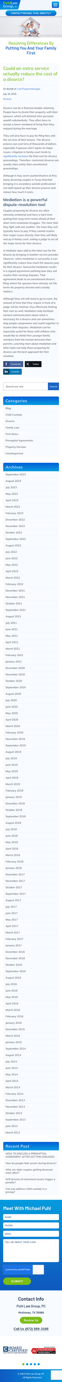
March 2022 (13, 577)
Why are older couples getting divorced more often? (29, 1171)
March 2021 (13, 648)
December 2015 (15, 1029)
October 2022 (14, 532)
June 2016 (12, 990)
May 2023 (12, 493)
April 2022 (12, 571)
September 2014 (16, 1048)
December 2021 (15, 590)
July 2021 (11, 622)
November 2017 (15, 880)
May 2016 (12, 997)
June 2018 (12, 835)
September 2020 (16, 687)
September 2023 (16, 474)
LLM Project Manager (28, 88)
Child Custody (14, 414)
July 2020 (11, 700)
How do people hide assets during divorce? (31, 1163)
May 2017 (12, 919)
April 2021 (12, 642)
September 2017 (16, 893)
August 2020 (13, 693)
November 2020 (15, 674)
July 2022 (11, 551)
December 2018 (15, 803)
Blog (8, 408)
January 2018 (14, 868)
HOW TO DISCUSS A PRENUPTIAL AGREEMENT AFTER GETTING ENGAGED (30, 1155)
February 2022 (14, 584)
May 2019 (12, 771)
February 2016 (14, 1016)
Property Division (16, 446)
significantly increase (15, 156)
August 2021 (13, 616)
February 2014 (14, 1093)
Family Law (12, 427)
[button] (23, 1364)
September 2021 (16, 609)
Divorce (7, 98)
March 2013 (13, 1132)
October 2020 (14, 680)
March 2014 (13, 1087)
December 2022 (15, 519)
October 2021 (14, 603)
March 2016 (13, 1009)
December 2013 (15, 1100)
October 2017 (14, 887)
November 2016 (15, 958)
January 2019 (14, 797)
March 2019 (13, 784)
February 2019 (14, 790)
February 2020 (14, 732)
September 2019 (16, 745)
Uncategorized (14, 453)
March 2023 (13, 506)
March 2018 (13, 855)
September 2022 (16, 538)
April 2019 (12, 777)
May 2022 (12, 564)
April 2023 (12, 500)
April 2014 (12, 1080)
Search (53, 386)
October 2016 (14, 964)
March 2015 (13, 1035)
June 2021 (12, 629)
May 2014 (12, 1074)
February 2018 (14, 861)
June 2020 (12, 706)
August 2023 (13, 480)
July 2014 (11, 1061)
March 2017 (13, 932)
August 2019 (13, 751)
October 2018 (14, 809)
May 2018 (12, 842)
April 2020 (12, 719)
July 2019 (11, 758)
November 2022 (15, 526)
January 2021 (14, 661)
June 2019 (12, 764)
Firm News (12, 434)
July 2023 (11, 487)
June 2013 (12, 1126)
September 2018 (16, 816)
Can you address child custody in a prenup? (26, 1190)
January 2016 (14, 1022)
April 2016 (12, 1003)
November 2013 (15, 1106)
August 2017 (13, 900)
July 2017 (11, 906)
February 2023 (14, 513)
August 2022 (13, 545)
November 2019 (15, 738)
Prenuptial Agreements (19, 440)
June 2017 (12, 913)
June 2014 (12, 1068)
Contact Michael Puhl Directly (31, 13)
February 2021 (14, 655)
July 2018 (11, 829)
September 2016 (16, 971)
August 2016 (13, 977)
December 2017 (15, 874)
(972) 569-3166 (36, 1329)
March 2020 (13, 726)
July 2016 (11, 984)
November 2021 (15, 597)
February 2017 (14, 938)
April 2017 (12, 926)
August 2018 (13, 822)
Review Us (31, 1320)
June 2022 (12, 558)
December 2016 (15, 951)
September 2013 (16, 1119)
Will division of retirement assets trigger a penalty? (30, 1181)
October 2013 (14, 1113)
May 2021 (12, 635)
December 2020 (15, 668)
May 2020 (12, 713)
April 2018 (12, 848)
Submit (17, 1281)
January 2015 (14, 1042)
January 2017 (14, 945)
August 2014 (13, 1055)
